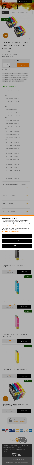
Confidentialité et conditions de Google (12, 226)
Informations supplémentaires (10, 231)
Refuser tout (17, 245)
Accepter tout (17, 236)
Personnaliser (17, 240)
